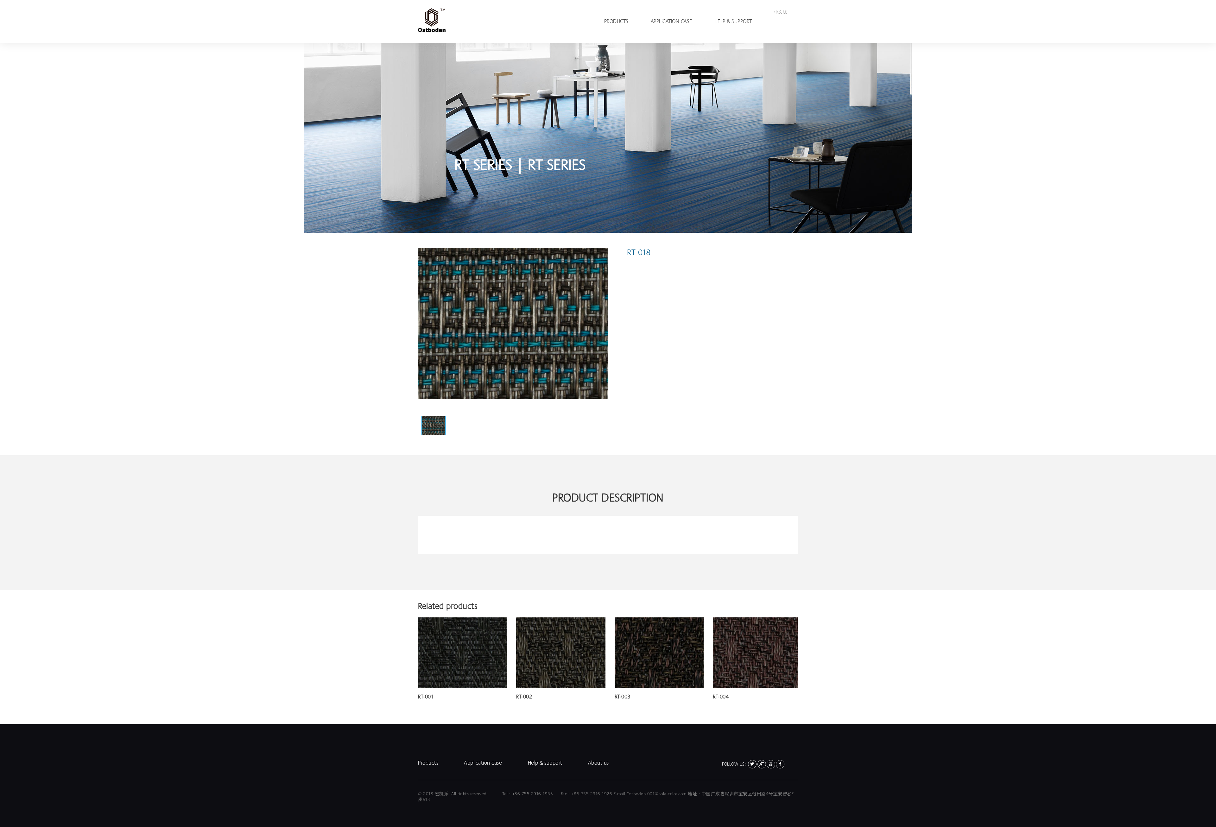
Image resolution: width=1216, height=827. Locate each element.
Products (616, 21)
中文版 (780, 12)
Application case (671, 21)
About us (598, 763)
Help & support (733, 21)
